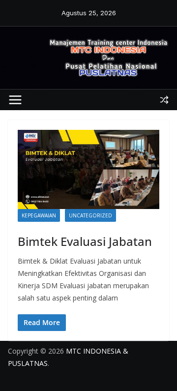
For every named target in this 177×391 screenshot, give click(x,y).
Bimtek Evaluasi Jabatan (85, 241)
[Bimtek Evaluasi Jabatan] (88, 169)
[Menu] (15, 99)
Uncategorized (90, 215)
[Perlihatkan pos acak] (164, 100)
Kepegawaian (39, 215)
